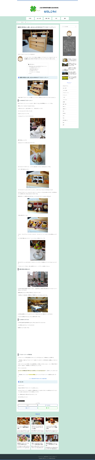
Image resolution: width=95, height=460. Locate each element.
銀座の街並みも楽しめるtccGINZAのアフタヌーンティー (38, 66)
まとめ (30, 73)
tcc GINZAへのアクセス (34, 70)
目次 (30, 64)
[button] (76, 26)
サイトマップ (41, 456)
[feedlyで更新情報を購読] (68, 54)
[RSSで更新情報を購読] (70, 54)
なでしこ (69, 37)
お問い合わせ (46, 456)
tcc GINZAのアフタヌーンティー (35, 67)
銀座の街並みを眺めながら (34, 69)
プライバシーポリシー (52, 456)
